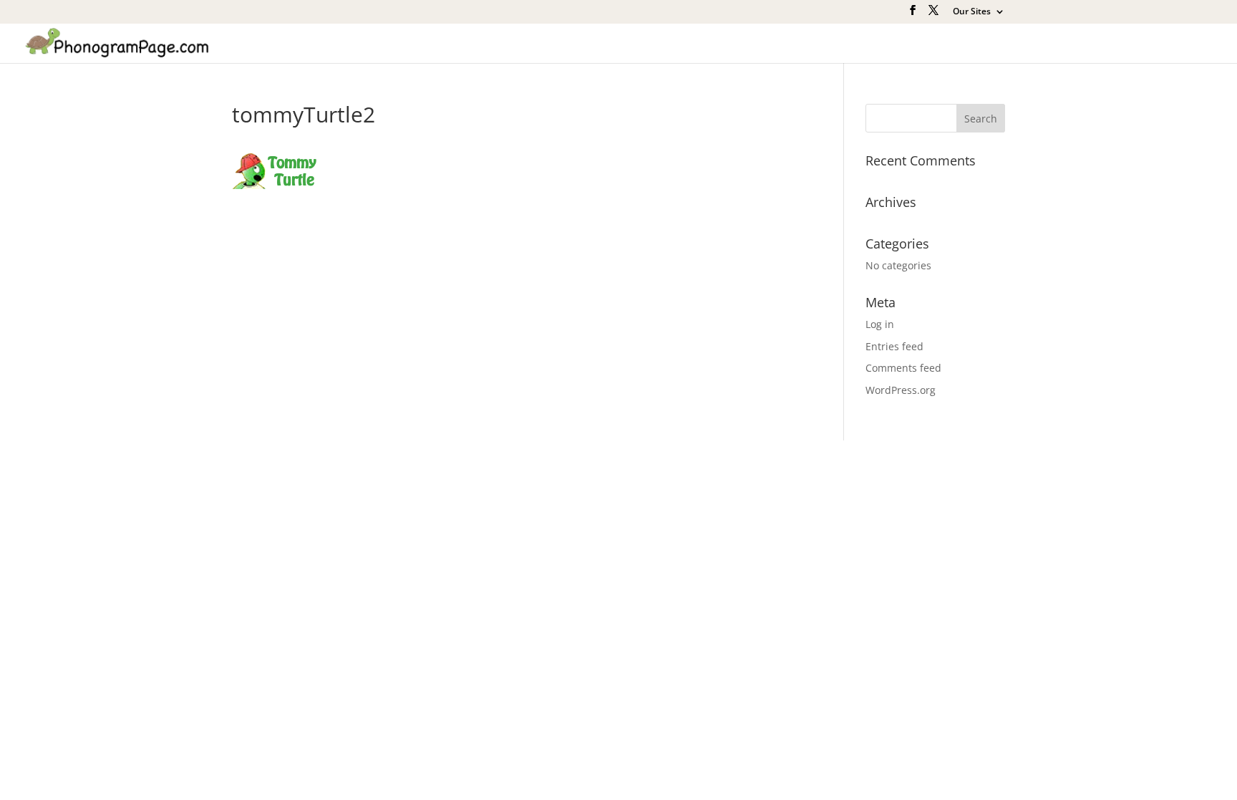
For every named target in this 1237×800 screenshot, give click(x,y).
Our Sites (972, 12)
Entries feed (894, 346)
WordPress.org (900, 390)
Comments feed (903, 368)
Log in (879, 324)
